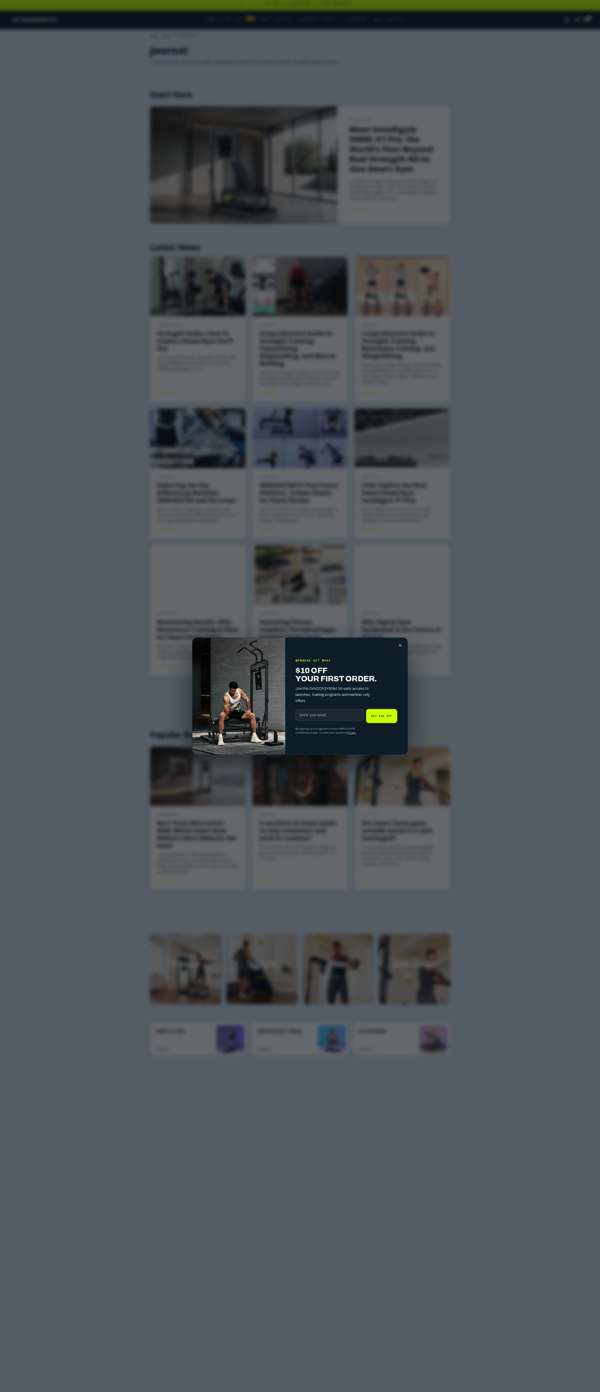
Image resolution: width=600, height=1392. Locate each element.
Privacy (351, 732)
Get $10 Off (381, 716)
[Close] (400, 645)
